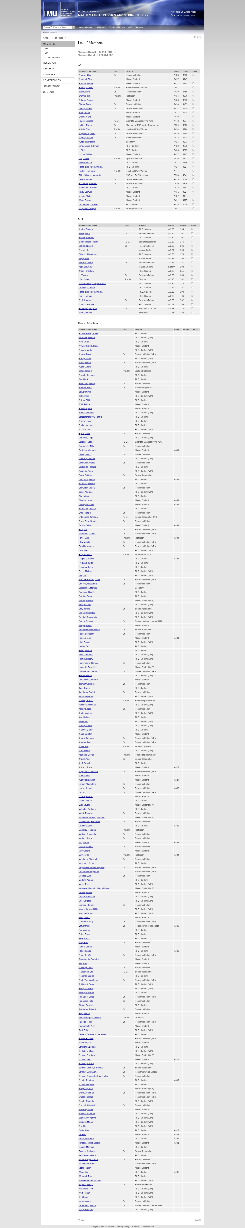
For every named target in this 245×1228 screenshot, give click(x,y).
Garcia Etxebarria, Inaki (89, 579)
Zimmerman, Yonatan (88, 204)
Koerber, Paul (85, 742)
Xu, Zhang (83, 1197)
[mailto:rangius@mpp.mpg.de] (192, 229)
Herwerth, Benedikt (87, 667)
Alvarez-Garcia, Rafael (89, 346)
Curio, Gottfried (85, 475)
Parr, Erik (83, 963)
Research (49, 62)
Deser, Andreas (85, 492)
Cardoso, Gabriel (86, 442)
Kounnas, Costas (86, 755)
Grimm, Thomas (86, 621)
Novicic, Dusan (85, 163)
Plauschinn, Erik (86, 972)
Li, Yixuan (83, 275)
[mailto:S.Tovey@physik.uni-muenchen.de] (193, 192)
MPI (46, 53)
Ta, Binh (82, 1134)
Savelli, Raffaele (86, 1038)
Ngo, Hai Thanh (86, 913)
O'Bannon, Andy (86, 922)
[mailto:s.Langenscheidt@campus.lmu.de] (193, 146)
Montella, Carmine (87, 288)
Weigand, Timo (85, 1176)
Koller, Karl (83, 746)
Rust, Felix (83, 1030)
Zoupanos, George (87, 208)
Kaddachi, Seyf (85, 267)
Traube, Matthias (86, 1147)
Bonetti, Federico (86, 413)
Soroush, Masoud (87, 1105)
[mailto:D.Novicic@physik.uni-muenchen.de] (193, 162)
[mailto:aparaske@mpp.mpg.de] (193, 167)
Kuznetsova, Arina (87, 780)
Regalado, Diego (86, 997)
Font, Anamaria (85, 554)
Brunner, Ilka (84, 96)
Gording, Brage (85, 596)
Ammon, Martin (85, 350)
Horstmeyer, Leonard (88, 680)
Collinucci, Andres (87, 463)
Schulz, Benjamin (86, 1084)
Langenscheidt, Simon (89, 146)
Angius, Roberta (86, 229)
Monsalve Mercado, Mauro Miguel (94, 888)
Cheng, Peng (85, 104)
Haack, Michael (86, 121)
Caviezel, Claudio (87, 458)
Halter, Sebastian (86, 634)
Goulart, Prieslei (86, 600)
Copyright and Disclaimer (103, 1227)
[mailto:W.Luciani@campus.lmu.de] (193, 154)
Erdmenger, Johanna (88, 517)
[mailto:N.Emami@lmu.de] (193, 116)
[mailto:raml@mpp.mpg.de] (192, 296)
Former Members (52, 57)
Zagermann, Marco (87, 1205)
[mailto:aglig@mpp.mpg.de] (192, 254)
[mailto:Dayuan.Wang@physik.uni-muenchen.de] (193, 200)
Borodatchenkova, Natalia (90, 417)
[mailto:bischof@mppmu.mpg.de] (192, 237)
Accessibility (148, 1227)
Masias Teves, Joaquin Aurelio (92, 283)
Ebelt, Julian (84, 112)
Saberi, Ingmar (85, 179)
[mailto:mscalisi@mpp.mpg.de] (192, 300)
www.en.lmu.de (85, 27)
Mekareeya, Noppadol (89, 872)
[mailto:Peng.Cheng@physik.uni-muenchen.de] (193, 104)
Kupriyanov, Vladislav (88, 771)
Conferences (52, 80)
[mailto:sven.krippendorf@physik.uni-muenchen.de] (193, 133)
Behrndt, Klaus (85, 388)
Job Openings (51, 86)
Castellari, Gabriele (87, 450)
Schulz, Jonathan (86, 1080)
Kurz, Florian (84, 776)
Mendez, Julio (85, 876)
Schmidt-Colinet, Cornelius (91, 1068)
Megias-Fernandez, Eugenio (91, 867)
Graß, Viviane (85, 604)
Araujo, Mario (85, 358)
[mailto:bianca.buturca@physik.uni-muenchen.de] (193, 100)
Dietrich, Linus (85, 500)
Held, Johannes (86, 655)
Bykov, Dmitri (84, 433)
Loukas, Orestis (86, 796)
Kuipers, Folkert (86, 138)
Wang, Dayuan (85, 200)
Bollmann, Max (85, 408)
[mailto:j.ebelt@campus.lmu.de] (193, 112)
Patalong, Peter (86, 967)
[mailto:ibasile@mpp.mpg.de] (192, 233)
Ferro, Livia (84, 538)
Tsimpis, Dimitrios (86, 1151)
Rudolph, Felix (85, 1022)
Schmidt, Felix (85, 1059)
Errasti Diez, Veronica (88, 521)
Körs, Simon (84, 751)
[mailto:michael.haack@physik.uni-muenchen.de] (193, 121)
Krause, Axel (84, 759)
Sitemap (139, 27)
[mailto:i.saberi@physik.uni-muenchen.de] (193, 179)
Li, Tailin (82, 150)
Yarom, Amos (84, 1201)
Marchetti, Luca (85, 826)
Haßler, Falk (84, 646)
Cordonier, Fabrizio (87, 467)
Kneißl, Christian (86, 271)
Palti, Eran (83, 942)
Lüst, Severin (84, 805)
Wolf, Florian (84, 1193)
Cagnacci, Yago (86, 438)
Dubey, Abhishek (86, 504)
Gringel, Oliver (85, 625)
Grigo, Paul (84, 258)
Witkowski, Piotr (86, 1189)
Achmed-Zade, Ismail (88, 333)
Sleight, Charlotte (86, 1101)
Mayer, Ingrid (84, 851)
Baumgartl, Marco (87, 383)
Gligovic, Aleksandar (88, 254)
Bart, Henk (83, 379)
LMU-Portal (101, 27)
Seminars (49, 74)
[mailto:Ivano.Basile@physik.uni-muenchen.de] (193, 91)
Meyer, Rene (84, 884)
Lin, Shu (82, 792)
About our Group (54, 38)
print (198, 37)
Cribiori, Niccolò (86, 246)
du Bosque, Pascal (87, 509)
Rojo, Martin (84, 1013)
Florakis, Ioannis (86, 546)
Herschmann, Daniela (88, 663)
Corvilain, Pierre (86, 471)
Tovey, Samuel (85, 192)
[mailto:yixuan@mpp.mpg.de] (192, 275)
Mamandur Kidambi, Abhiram (92, 817)
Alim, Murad (84, 342)
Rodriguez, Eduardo (88, 1009)
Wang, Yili (83, 1172)
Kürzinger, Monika (87, 142)
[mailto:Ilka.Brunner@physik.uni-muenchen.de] (193, 96)
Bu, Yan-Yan (84, 429)
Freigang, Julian (86, 563)
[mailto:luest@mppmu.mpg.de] (192, 279)
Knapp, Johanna (86, 738)
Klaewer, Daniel (86, 730)
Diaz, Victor (84, 496)
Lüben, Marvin (85, 801)
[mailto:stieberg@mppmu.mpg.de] (192, 308)
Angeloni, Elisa (85, 79)
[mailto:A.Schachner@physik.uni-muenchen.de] (193, 183)
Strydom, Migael (86, 1122)
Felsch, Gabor (85, 525)
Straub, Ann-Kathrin (87, 1118)
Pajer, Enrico (84, 938)
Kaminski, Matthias (87, 705)
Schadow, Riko (85, 1043)
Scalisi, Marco (85, 300)
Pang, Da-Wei (85, 955)
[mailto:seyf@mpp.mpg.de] (192, 267)
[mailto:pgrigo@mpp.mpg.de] (192, 258)
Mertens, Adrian (86, 880)
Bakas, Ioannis (85, 371)
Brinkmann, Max (86, 425)
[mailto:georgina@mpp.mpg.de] (192, 304)
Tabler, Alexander (86, 1139)
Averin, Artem (85, 367)
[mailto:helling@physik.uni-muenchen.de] (193, 125)
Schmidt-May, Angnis (88, 1072)
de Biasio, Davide (87, 483)
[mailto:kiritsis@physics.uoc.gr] (193, 129)
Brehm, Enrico (85, 421)
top (196, 1220)
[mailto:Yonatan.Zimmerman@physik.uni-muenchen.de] (193, 204)
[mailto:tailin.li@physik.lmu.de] (193, 150)
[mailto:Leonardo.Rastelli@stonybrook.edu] (193, 171)
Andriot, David (85, 354)
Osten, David (84, 934)
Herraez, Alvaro (86, 263)
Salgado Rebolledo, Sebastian (92, 1034)
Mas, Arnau (84, 842)
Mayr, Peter (84, 855)
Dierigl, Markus (85, 108)
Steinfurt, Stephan (87, 1114)
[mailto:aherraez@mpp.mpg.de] (192, 262)
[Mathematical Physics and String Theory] (122, 24)
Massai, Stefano (86, 846)
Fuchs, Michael (85, 571)
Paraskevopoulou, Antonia (90, 167)
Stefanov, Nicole (86, 1109)
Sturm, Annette (85, 313)
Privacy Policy (123, 1227)
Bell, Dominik (85, 392)
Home (45, 32)
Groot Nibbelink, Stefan (89, 630)
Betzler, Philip (85, 400)
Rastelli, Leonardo (87, 171)
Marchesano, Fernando (89, 821)
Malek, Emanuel (86, 813)
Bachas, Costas (86, 87)
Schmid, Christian (87, 1055)
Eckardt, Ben (84, 250)
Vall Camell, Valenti (87, 1155)
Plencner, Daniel (86, 976)
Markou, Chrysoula (87, 834)
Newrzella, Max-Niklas (89, 909)
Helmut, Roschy (86, 659)
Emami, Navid (85, 117)
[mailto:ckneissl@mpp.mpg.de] (192, 271)
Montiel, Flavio (85, 892)
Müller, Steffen (85, 901)
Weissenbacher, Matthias (90, 1180)
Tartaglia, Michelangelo (89, 1143)
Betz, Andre (84, 396)
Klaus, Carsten (85, 734)
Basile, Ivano (84, 92)
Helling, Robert (85, 125)
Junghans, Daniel (87, 692)
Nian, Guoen (84, 917)
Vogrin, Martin (85, 1168)
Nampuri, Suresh (86, 905)
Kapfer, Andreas (86, 713)
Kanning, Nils (85, 709)
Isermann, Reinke (87, 684)
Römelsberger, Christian (90, 1018)
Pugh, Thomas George (89, 980)
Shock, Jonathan (86, 1093)
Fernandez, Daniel (87, 534)
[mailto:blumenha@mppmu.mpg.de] (192, 241)
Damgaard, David (87, 479)
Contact (48, 92)
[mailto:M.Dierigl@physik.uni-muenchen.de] (193, 108)
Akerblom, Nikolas (87, 337)
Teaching (49, 68)
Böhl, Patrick (84, 404)
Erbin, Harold (85, 513)
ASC (130, 27)
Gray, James (84, 609)
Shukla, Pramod (86, 1097)
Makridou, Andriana (87, 809)
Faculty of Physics (117, 27)
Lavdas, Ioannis (86, 788)
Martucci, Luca (85, 838)
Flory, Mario (84, 550)
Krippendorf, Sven (87, 133)
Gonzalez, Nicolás (87, 592)
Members (49, 44)
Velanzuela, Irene (86, 1164)
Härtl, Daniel (84, 642)
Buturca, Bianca (86, 100)
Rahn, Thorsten (86, 988)
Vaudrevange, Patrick (88, 1159)
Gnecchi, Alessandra (88, 584)
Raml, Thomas (85, 296)
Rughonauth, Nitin (87, 1026)
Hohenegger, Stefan (88, 671)
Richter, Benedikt (86, 1005)
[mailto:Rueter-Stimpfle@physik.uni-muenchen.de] (193, 175)
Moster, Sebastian (87, 897)
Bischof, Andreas (86, 237)
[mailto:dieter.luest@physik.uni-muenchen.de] (193, 158)
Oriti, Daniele (84, 926)
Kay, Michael (84, 717)
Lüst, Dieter (84, 158)
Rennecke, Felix (86, 1001)
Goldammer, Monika (88, 588)
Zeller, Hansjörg (86, 1209)
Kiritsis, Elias (84, 129)
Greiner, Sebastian (87, 613)
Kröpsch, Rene (85, 767)
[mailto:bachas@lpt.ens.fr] (193, 87)
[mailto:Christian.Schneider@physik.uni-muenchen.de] (193, 187)
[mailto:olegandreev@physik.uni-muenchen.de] (193, 75)
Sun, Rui (82, 1126)
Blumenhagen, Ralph (88, 242)
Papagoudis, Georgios (89, 959)
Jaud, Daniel (84, 688)
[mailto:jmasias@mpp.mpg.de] (192, 283)
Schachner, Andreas (88, 183)
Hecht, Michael (85, 650)
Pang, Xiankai (85, 951)
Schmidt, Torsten (86, 1063)
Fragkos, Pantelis (86, 559)
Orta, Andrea (84, 930)
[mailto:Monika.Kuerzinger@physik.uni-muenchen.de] (193, 142)
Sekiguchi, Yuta (86, 1088)
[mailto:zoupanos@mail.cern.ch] (193, 208)
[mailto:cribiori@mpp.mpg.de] (192, 246)
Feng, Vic (83, 529)
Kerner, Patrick (85, 725)
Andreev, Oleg (85, 75)
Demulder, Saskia (87, 488)
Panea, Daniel (85, 947)
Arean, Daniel (85, 362)
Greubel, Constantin (88, 617)
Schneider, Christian (88, 188)
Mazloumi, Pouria (86, 863)
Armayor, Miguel (86, 83)
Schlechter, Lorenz (87, 1047)
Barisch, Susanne (87, 375)
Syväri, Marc (84, 1130)
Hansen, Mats (85, 638)
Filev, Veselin (84, 542)
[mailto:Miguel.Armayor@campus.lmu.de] (193, 83)
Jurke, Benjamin (86, 696)
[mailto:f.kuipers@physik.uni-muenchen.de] (193, 137)
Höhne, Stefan (85, 675)
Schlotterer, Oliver (87, 1051)
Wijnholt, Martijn (86, 1184)
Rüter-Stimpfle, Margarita (90, 175)
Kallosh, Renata (86, 700)
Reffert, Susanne (86, 993)
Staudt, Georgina (86, 304)
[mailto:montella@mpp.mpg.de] (192, 287)
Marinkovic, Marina (87, 830)
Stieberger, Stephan (88, 308)
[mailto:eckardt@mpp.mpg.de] (192, 250)
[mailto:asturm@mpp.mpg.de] (192, 312)
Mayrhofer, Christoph (88, 859)
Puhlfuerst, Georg (86, 984)
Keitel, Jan (83, 721)
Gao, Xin (82, 575)
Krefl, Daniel (84, 763)
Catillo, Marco (85, 454)
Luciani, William (86, 154)
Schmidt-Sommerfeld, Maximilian (93, 1076)
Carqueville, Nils (86, 446)
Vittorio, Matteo (85, 196)
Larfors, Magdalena (87, 784)
